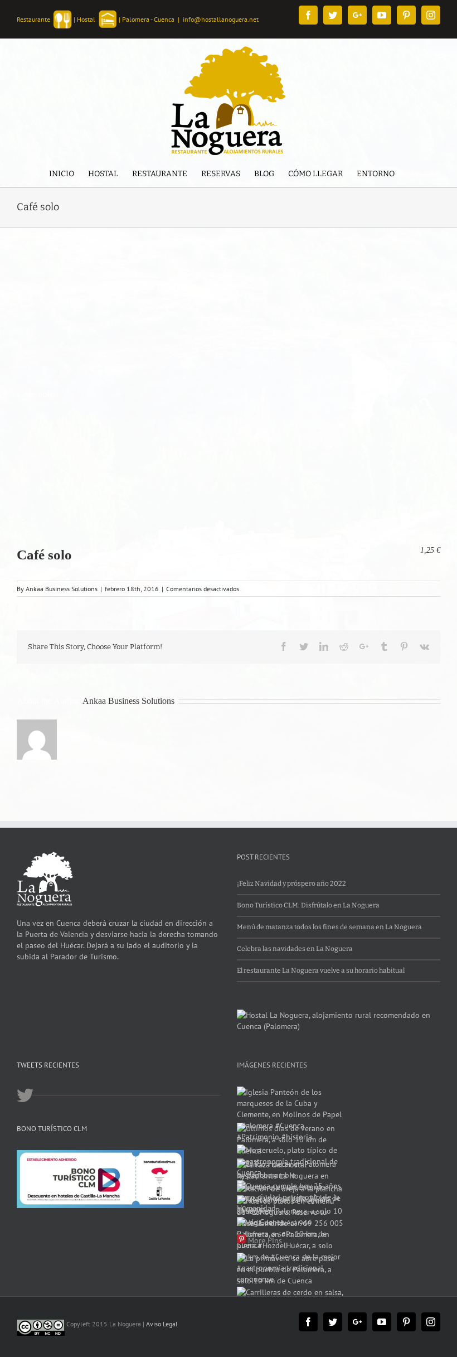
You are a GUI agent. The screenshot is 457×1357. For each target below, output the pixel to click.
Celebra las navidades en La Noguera (295, 949)
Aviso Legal (162, 1324)
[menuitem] (61, 175)
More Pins (265, 1240)
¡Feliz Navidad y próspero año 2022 (291, 883)
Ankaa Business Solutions (62, 589)
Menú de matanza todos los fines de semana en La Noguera (329, 927)
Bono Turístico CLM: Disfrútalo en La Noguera (308, 905)
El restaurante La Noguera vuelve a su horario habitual (321, 970)
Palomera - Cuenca (148, 19)
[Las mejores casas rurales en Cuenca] (338, 1015)
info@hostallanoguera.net (221, 19)
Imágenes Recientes (272, 1065)
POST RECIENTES (263, 857)
